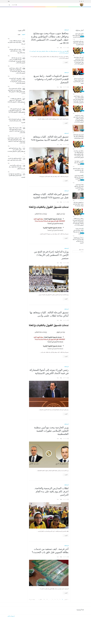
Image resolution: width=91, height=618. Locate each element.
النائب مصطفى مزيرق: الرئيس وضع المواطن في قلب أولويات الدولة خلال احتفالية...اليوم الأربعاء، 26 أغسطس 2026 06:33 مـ (17, 70)
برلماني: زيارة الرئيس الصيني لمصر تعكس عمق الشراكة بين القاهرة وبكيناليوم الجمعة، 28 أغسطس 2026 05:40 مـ (78, 119)
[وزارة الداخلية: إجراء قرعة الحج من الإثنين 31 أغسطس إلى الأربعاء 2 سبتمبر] (49, 278)
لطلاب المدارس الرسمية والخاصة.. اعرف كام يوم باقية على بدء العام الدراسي (51, 491)
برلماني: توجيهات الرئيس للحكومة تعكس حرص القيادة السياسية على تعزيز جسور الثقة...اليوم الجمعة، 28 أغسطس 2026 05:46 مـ (78, 99)
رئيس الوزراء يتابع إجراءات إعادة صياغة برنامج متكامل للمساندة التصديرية (78, 43)
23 (44, 599)
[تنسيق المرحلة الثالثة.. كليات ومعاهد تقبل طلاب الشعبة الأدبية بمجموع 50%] (49, 160)
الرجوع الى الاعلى (11, 616)
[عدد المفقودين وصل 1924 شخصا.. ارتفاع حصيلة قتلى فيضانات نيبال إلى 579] (77, 195)
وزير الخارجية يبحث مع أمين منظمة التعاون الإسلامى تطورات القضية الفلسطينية (51, 430)
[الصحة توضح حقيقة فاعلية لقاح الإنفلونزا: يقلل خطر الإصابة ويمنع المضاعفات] (77, 128)
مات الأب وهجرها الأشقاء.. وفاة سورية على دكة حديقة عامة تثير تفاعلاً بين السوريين (78, 240)
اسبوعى (23, 34)
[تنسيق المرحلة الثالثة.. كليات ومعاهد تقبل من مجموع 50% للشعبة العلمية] (49, 218)
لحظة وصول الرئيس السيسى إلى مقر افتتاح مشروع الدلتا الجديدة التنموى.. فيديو (78, 187)
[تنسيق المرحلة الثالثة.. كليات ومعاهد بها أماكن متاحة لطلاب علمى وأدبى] (49, 336)
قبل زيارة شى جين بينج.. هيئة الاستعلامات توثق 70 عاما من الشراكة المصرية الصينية (78, 81)
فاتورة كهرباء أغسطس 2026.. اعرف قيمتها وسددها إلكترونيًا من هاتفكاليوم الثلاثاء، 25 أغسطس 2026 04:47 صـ (16, 111)
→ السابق (66, 599)
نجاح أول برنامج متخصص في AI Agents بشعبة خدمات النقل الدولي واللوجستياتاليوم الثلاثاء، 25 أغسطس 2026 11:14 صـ (16, 91)
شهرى (19, 34)
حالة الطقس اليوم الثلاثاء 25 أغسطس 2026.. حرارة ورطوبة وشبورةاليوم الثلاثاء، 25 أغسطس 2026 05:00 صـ (16, 101)
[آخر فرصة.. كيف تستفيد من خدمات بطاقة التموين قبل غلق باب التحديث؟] (49, 572)
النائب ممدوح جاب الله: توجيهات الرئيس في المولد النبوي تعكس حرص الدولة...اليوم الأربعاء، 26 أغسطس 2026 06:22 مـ (17, 130)
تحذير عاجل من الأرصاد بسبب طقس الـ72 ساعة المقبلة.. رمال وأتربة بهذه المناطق (17, 167)
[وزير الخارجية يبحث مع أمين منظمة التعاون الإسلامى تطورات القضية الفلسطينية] (49, 454)
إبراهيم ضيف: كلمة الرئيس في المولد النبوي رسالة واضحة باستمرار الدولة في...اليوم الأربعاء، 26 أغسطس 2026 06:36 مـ (17, 81)
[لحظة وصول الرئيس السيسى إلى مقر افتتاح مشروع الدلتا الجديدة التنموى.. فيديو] (77, 178)
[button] (8, 1)
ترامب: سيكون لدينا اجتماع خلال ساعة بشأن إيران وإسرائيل (78, 170)
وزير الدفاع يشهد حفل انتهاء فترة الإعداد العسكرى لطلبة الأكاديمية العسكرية (17, 175)
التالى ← (40, 599)
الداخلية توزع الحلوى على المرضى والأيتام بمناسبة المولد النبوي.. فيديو (16, 159)
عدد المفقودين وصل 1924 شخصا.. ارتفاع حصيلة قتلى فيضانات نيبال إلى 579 (78, 204)
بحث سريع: (81, 249)
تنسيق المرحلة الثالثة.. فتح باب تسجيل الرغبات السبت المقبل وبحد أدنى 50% (16, 42)
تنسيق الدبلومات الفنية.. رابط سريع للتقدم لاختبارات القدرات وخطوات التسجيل (51, 79)
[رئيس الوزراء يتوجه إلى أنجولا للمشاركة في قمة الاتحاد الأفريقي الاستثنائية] (49, 393)
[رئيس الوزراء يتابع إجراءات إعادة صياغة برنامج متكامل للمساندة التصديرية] (77, 35)
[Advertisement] (45, 17)
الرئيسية (13, 4)
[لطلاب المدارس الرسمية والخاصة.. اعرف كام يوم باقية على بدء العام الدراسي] (49, 515)
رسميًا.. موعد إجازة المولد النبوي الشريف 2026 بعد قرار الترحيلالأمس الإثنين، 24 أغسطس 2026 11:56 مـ (16, 150)
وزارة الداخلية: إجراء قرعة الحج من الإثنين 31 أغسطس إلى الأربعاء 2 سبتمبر (51, 254)
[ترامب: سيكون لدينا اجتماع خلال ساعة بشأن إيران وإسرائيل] (77, 162)
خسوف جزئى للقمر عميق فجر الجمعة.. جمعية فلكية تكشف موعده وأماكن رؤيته (17, 51)
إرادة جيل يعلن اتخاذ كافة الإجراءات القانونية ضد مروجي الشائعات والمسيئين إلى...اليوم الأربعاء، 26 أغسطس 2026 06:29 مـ (17, 60)
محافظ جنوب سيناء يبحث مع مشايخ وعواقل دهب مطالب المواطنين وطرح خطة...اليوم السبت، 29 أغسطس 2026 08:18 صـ (78, 154)
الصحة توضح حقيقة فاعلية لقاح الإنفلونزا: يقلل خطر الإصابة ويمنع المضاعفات (78, 136)
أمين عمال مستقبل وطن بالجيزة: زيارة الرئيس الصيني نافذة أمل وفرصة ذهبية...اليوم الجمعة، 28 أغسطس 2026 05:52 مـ (78, 60)
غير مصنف (66, 29)
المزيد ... (65, 62)
